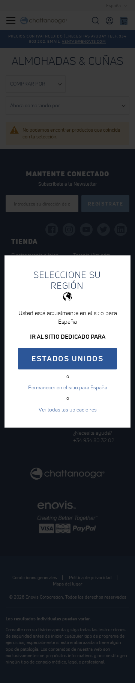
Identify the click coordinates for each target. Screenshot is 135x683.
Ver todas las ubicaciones (68, 409)
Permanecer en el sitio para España (67, 387)
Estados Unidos (68, 358)
